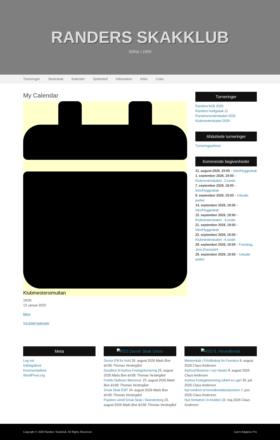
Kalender (78, 79)
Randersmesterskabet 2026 (215, 116)
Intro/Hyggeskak (245, 171)
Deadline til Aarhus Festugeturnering (130, 370)
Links (160, 79)
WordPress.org (34, 375)
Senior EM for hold (117, 360)
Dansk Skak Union (146, 351)
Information (124, 79)
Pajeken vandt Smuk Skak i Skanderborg (133, 400)
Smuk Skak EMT (116, 390)
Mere (27, 314)
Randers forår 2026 (209, 106)
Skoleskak (55, 79)
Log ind (28, 360)
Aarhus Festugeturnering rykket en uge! (213, 380)
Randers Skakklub (140, 37)
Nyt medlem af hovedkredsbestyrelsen (212, 390)
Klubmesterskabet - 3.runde (215, 220)
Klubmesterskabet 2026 (212, 121)
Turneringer (31, 79)
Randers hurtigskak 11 (211, 111)
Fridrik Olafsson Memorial (123, 380)
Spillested (100, 79)
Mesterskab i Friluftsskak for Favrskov (211, 360)
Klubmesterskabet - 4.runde (215, 239)
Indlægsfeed (32, 365)
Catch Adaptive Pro (245, 431)
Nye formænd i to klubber (202, 400)
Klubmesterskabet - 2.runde (215, 180)
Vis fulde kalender (36, 323)
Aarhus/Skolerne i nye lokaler (205, 370)
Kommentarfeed (34, 370)
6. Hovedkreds (227, 351)
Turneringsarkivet (208, 146)
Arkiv (144, 79)
